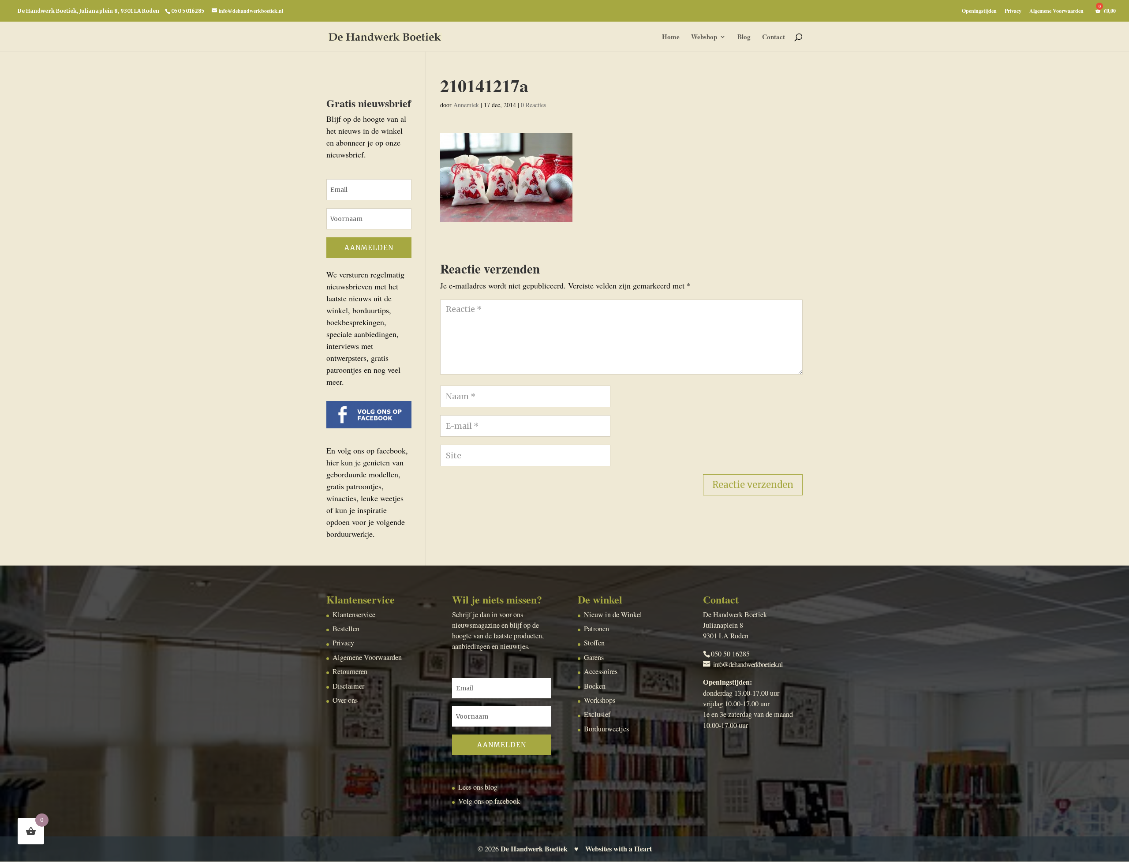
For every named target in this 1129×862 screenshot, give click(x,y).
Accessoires (600, 671)
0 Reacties (533, 105)
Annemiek (466, 105)
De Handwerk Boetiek (534, 848)
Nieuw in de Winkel (613, 614)
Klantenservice (354, 614)
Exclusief (597, 714)
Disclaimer (348, 686)
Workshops (599, 700)
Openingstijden (979, 11)
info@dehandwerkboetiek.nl (748, 664)
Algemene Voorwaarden (1056, 11)
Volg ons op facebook (489, 801)
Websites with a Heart (618, 848)
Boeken (595, 686)
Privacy (1013, 11)
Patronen (596, 628)
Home (671, 37)
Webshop (704, 37)
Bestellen (346, 628)
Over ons (345, 700)
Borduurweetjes (606, 729)
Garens (594, 657)
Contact (773, 37)
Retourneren (350, 671)
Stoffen (594, 643)
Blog (744, 37)
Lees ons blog (477, 787)
